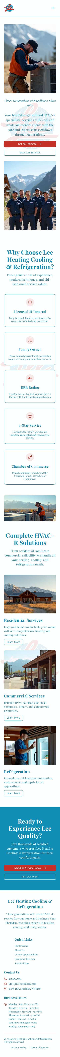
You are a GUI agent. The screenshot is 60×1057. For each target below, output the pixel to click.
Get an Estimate (27, 143)
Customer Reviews (25, 959)
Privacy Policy (18, 1047)
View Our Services (30, 152)
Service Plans (22, 963)
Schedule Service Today (27, 868)
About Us (19, 950)
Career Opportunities (26, 954)
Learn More (13, 641)
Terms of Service (39, 1047)
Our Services (21, 945)
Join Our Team (30, 876)
